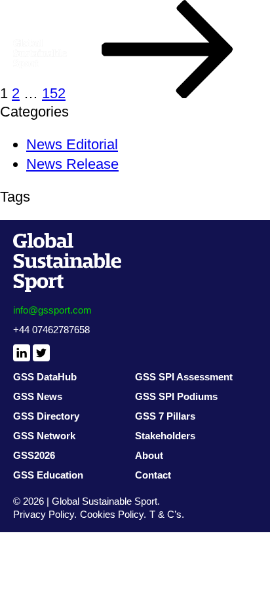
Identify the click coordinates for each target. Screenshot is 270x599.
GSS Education (48, 475)
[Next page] (167, 93)
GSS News (37, 396)
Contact (153, 475)
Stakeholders (165, 435)
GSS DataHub (45, 376)
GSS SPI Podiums (176, 396)
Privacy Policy (43, 514)
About (149, 455)
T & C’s (165, 514)
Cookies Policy (112, 514)
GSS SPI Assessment (184, 376)
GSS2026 (34, 455)
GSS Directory (46, 416)
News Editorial (72, 144)
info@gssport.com (52, 310)
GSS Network (44, 435)
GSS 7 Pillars (165, 416)
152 (54, 93)
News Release (72, 164)
